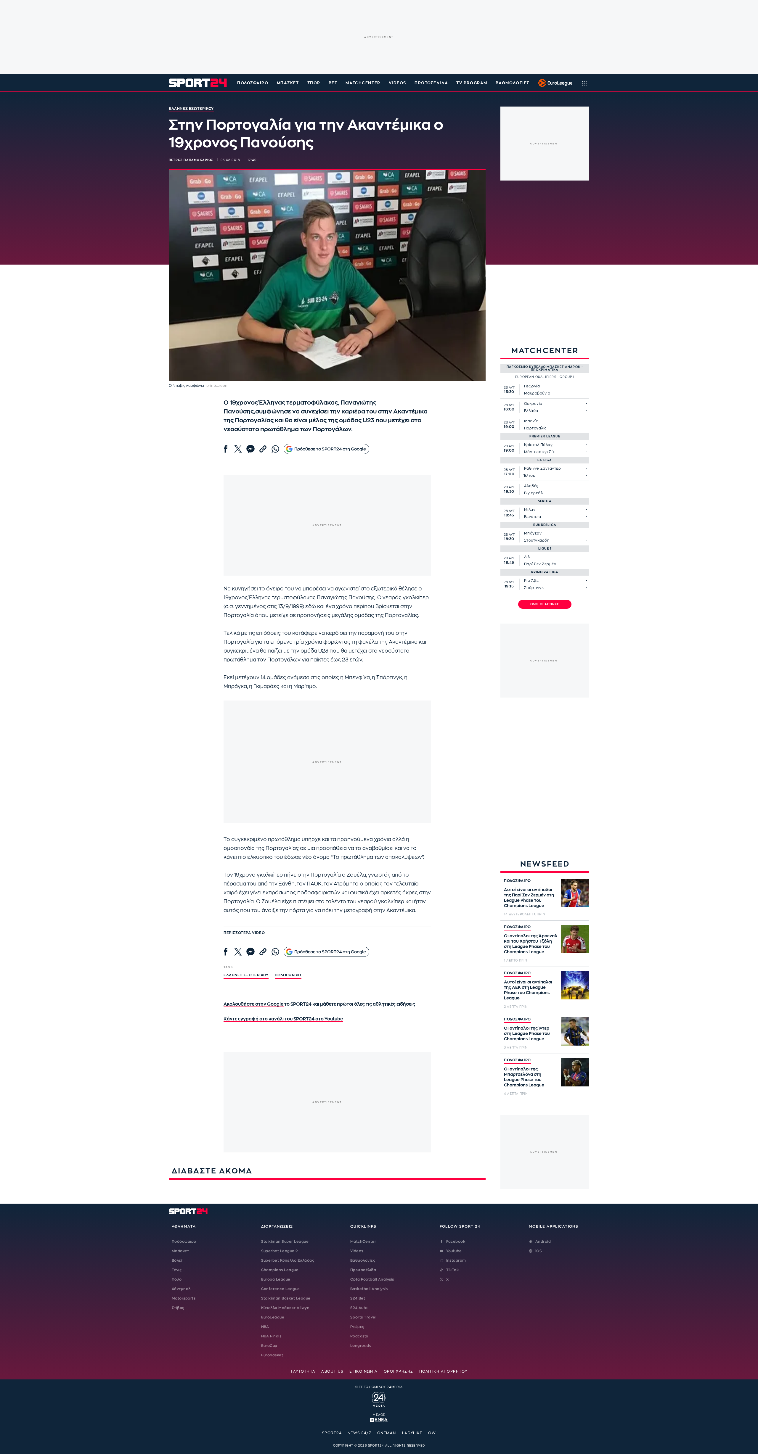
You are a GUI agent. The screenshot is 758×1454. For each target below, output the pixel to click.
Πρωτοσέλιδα (363, 1270)
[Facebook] (225, 449)
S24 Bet (357, 1298)
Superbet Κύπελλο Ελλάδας (287, 1260)
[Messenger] (250, 449)
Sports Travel (363, 1317)
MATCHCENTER (363, 83)
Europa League (275, 1279)
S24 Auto (359, 1308)
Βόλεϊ (177, 1260)
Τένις (177, 1270)
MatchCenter (363, 1241)
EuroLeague (273, 1317)
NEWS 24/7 (359, 1433)
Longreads (360, 1345)
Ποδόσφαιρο (253, 83)
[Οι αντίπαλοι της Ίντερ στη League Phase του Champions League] (575, 1031)
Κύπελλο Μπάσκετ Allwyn (285, 1308)
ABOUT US (332, 1371)
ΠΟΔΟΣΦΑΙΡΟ (517, 881)
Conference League (280, 1289)
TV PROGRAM (471, 83)
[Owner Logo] (379, 1398)
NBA (265, 1327)
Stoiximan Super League (285, 1241)
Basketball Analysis (369, 1289)
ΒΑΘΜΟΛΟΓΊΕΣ (513, 83)
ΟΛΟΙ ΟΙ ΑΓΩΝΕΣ (545, 604)
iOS (538, 1251)
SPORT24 (332, 1433)
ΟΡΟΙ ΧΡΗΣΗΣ (398, 1371)
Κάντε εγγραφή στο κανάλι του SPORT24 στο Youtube (283, 1019)
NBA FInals (271, 1336)
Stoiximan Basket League (286, 1298)
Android (543, 1241)
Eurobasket (272, 1355)
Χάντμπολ (181, 1289)
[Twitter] (238, 449)
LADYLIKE (412, 1433)
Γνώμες (357, 1327)
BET (333, 83)
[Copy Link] (263, 449)
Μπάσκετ (288, 83)
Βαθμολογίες (362, 1260)
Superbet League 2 (279, 1251)
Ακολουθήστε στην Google (254, 1004)
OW (432, 1433)
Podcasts (359, 1336)
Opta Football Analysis (372, 1279)
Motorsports (183, 1298)
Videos (356, 1251)
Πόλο (177, 1279)
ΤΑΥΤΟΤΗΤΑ (302, 1371)
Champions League (280, 1270)
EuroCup (269, 1345)
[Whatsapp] (275, 449)
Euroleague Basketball (554, 83)
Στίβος (178, 1308)
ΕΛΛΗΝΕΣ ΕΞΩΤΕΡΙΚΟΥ (246, 975)
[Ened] (379, 1419)
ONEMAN (386, 1433)
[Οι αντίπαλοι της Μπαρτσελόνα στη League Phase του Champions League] (575, 1072)
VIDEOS (397, 83)
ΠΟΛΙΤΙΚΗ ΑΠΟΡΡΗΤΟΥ (443, 1371)
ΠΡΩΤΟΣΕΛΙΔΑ (431, 83)
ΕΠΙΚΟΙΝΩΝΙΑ (363, 1371)
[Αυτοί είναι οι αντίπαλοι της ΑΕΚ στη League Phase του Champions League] (575, 985)
